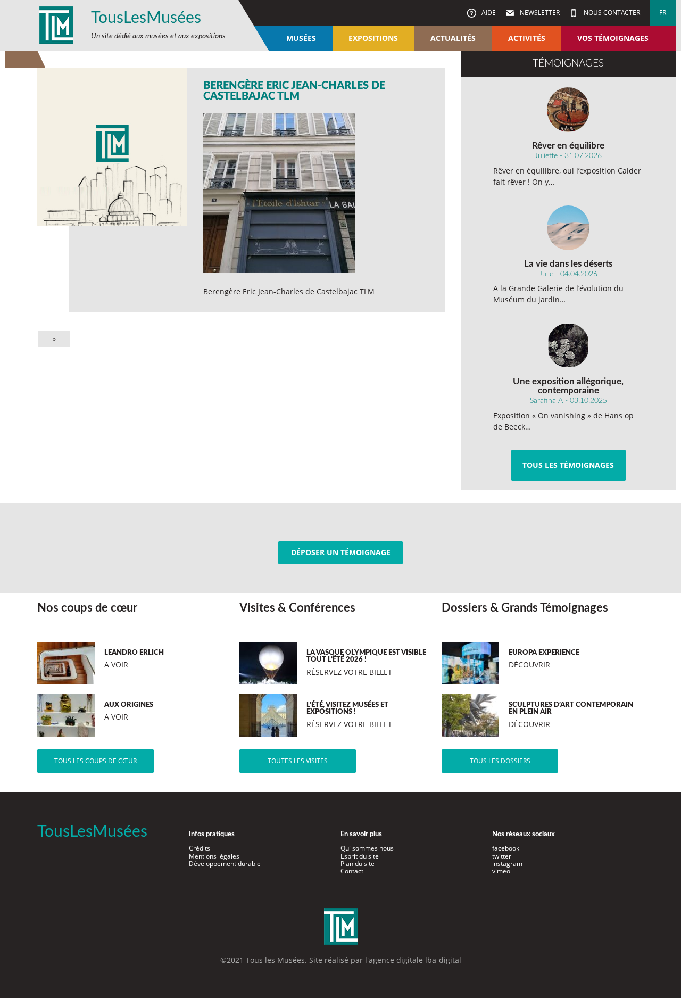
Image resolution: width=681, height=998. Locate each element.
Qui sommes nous (367, 848)
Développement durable (225, 863)
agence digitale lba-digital (415, 960)
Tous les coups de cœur (95, 760)
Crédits (199, 848)
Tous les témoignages (568, 465)
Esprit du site (359, 856)
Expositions (373, 38)
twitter (501, 856)
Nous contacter (611, 12)
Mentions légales (214, 856)
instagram (507, 863)
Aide (488, 12)
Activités (526, 38)
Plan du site (357, 863)
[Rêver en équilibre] (568, 109)
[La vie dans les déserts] (568, 227)
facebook (505, 848)
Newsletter (539, 12)
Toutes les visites (298, 760)
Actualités (453, 38)
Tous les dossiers (500, 760)
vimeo (501, 871)
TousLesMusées (146, 18)
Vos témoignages (613, 38)
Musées (301, 38)
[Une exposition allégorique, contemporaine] (568, 345)
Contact (351, 871)
